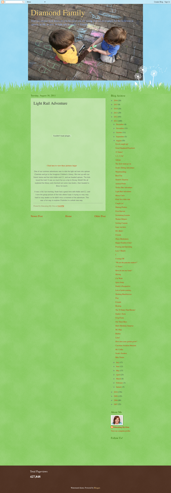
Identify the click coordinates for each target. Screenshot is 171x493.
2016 (116, 100)
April (118, 374)
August (119, 140)
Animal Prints (120, 183)
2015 (116, 104)
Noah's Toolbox (121, 353)
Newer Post (37, 216)
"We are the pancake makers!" (126, 262)
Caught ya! (119, 203)
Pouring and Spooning (123, 246)
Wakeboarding (120, 171)
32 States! (119, 152)
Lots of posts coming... (123, 290)
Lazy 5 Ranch (120, 250)
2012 (116, 116)
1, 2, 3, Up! (119, 156)
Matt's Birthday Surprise (124, 325)
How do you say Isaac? (123, 270)
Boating (118, 306)
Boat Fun (118, 175)
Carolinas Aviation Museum (125, 345)
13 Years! (119, 266)
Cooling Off (119, 258)
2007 (116, 404)
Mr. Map (118, 329)
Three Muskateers (122, 239)
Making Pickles (121, 207)
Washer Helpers (121, 219)
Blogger (97, 487)
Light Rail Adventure (123, 191)
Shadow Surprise (121, 179)
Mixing (118, 274)
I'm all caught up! (121, 144)
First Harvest (120, 211)
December (120, 124)
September (120, 136)
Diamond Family (58, 12)
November (120, 128)
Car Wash (119, 278)
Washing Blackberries (123, 294)
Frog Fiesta (119, 317)
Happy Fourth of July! (123, 242)
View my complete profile (120, 431)
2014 (116, 108)
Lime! (117, 337)
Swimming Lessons (122, 215)
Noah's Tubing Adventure (124, 167)
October (119, 132)
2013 (116, 112)
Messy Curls (120, 195)
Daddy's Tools (120, 314)
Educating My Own (121, 427)
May (118, 370)
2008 (116, 400)
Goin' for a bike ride (122, 199)
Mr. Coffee (119, 349)
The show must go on (123, 163)
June (118, 366)
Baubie (118, 333)
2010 (116, 392)
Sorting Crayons (121, 223)
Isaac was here (120, 227)
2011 (116, 121)
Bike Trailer (119, 357)
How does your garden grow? (126, 341)
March (118, 378)
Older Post (100, 216)
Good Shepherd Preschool (125, 148)
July (118, 362)
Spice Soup (119, 282)
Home (68, 216)
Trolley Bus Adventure (123, 187)
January (119, 387)
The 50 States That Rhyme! (125, 310)
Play (117, 298)
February (119, 382)
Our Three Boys (121, 321)
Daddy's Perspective (122, 286)
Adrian (118, 160)
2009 (116, 396)
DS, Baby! (119, 231)
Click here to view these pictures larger (62, 165)
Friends (118, 235)
